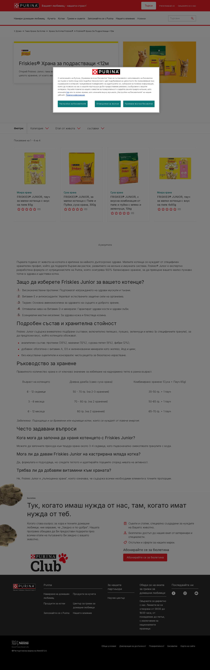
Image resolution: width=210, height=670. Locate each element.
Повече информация (75, 95)
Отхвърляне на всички (107, 104)
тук (67, 92)
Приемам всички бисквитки (139, 104)
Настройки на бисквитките (72, 104)
